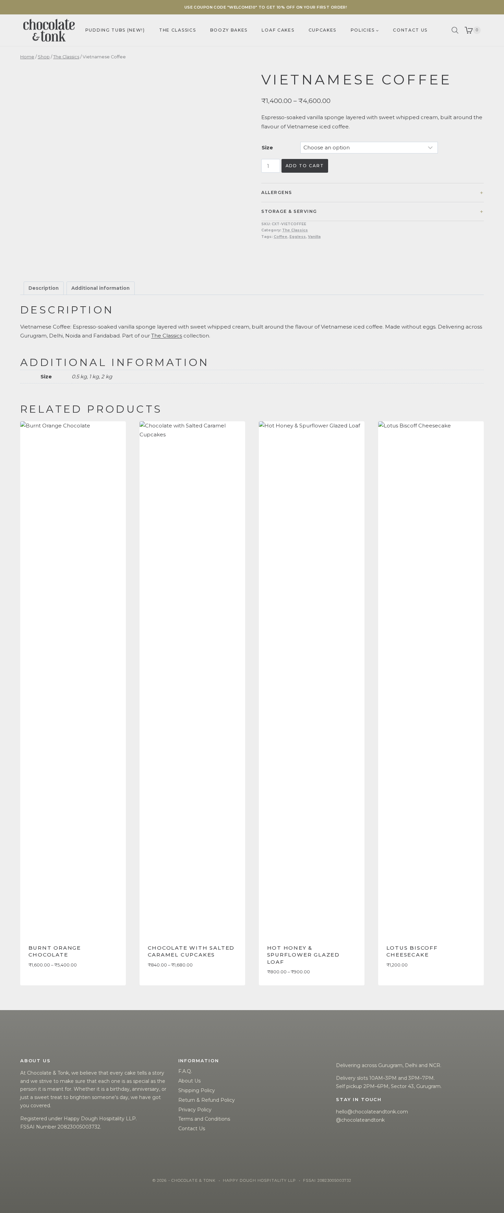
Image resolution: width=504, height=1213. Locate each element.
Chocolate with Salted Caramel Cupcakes (191, 951)
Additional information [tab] (100, 288)
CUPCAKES (322, 30)
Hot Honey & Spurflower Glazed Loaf (303, 955)
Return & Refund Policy (206, 1100)
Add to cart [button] (403, 985)
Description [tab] (43, 288)
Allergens (276, 192)
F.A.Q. (185, 1071)
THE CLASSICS (177, 30)
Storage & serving (289, 211)
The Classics (295, 230)
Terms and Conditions (204, 1119)
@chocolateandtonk (360, 1120)
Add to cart (305, 165)
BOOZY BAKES (229, 30)
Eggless (297, 236)
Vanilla (314, 236)
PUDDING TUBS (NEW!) (115, 30)
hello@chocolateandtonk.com (372, 1112)
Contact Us (191, 1128)
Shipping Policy (196, 1090)
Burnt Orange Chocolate (54, 951)
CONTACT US (410, 30)
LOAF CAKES (278, 30)
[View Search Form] (455, 30)
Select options (49, 985)
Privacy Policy (195, 1110)
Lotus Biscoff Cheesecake (412, 951)
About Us (189, 1081)
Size (267, 147)
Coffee (280, 236)
